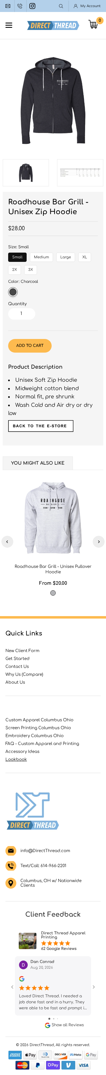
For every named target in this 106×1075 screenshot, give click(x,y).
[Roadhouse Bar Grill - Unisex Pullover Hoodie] (53, 517)
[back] (40, 430)
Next (99, 542)
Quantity (17, 304)
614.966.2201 (20, 6)
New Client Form (22, 651)
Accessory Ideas (22, 751)
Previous (7, 542)
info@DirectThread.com (8, 6)
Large (65, 256)
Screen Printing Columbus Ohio (38, 728)
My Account (90, 6)
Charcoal (13, 292)
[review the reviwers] (21, 980)
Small (17, 256)
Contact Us (17, 666)
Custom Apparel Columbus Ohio (39, 720)
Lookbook (16, 759)
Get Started (17, 658)
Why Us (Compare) (24, 674)
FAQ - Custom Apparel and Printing (42, 743)
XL (84, 256)
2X (14, 268)
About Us (15, 682)
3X (30, 268)
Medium (41, 256)
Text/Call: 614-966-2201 (43, 866)
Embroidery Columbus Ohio (34, 736)
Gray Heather (53, 593)
